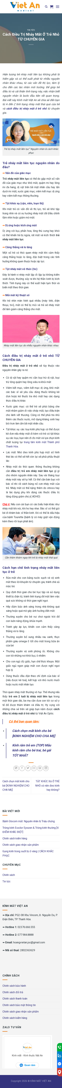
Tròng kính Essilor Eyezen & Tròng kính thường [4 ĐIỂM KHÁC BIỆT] (30, 830)
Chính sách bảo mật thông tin (19, 1005)
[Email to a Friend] (34, 768)
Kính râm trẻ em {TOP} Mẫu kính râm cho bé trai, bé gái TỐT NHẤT (31, 750)
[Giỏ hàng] (51, 6)
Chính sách (8, 875)
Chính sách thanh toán (14, 998)
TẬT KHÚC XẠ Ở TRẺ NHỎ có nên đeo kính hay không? (47, 785)
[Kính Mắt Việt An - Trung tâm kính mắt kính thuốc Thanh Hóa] (24, 6)
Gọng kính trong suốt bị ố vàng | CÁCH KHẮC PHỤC (28, 853)
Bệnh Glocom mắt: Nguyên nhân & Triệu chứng (28, 821)
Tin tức (31, 30)
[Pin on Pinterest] (40, 768)
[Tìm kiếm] (46, 6)
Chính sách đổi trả (12, 992)
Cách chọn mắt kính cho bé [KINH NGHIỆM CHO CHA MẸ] (15, 785)
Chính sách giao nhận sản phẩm (20, 844)
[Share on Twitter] (28, 768)
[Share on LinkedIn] (46, 768)
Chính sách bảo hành (14, 985)
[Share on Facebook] (22, 768)
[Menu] (58, 6)
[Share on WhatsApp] (16, 768)
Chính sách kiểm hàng (14, 838)
